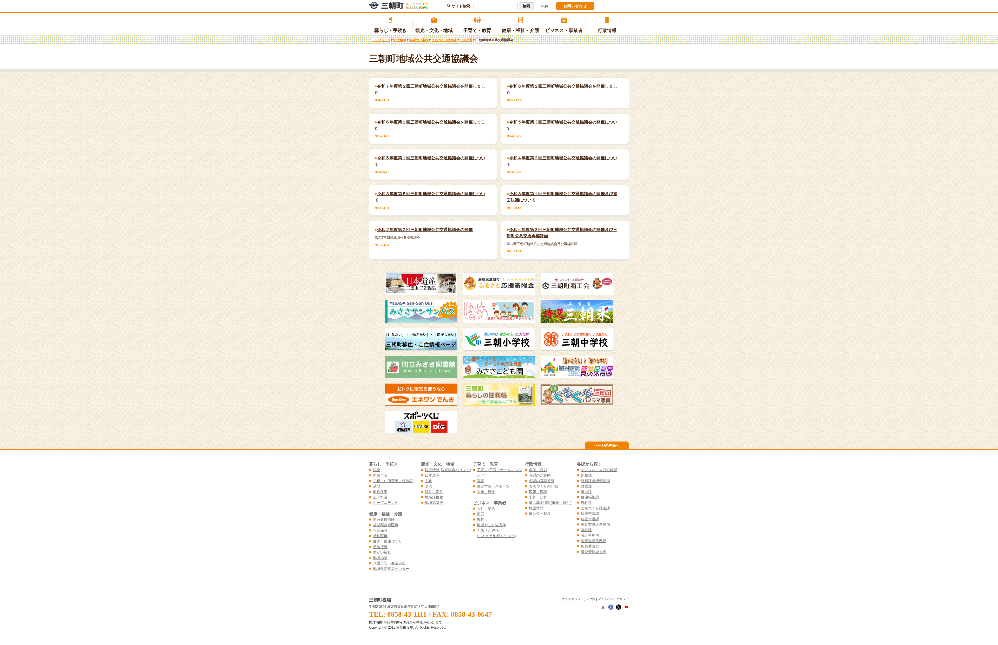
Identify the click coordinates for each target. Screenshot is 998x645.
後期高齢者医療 (385, 525)
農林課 (586, 503)
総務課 (586, 475)
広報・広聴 (538, 492)
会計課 (586, 530)
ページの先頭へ (607, 445)
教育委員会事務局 (595, 524)
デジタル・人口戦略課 (599, 470)
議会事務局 (590, 535)
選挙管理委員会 (593, 552)
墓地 (376, 486)
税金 (376, 470)
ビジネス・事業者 (564, 30)
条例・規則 (538, 470)
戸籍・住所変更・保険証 (393, 481)
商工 (480, 514)
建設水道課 (590, 519)
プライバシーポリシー (613, 599)
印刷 (544, 6)
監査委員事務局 (593, 541)
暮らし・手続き (390, 30)
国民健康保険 (384, 519)
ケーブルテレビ (385, 503)
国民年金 (380, 475)
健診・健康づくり (387, 541)
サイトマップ (571, 599)
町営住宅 (380, 492)
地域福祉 (380, 558)
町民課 (586, 492)
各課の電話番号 (541, 481)
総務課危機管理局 (595, 481)
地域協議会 (434, 503)
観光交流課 (590, 513)
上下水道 (380, 497)
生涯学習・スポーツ (493, 486)
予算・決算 (538, 497)
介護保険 (380, 530)
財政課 (586, 486)
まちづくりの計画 (543, 486)
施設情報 (536, 508)
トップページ (381, 40)
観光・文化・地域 (434, 30)
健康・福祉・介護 (520, 30)
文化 (428, 481)
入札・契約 (486, 508)
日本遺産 (432, 475)
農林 (480, 519)
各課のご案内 (419, 40)
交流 (428, 486)
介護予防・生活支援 (389, 563)
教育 (480, 481)
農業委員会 (590, 546)
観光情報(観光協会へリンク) (448, 470)
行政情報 (607, 30)
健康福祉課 (590, 497)
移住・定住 (434, 492)
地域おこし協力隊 (491, 525)
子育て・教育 (477, 30)
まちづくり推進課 (444, 40)
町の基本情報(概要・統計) (550, 503)
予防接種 (380, 547)
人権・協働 (486, 492)
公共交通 (466, 40)
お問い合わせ (575, 6)
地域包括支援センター (391, 569)
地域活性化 (434, 497)
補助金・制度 (540, 513)
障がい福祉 (382, 552)
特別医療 (380, 536)
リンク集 (589, 599)
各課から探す (589, 464)
